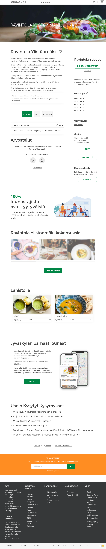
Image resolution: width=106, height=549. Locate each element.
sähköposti (78, 125)
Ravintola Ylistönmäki (63, 446)
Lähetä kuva (37, 168)
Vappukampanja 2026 (53, 501)
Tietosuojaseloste (54, 470)
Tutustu (31, 381)
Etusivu (37, 446)
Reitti (87, 149)
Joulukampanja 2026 (52, 496)
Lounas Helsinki (30, 495)
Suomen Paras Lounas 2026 (92, 496)
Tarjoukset (31, 526)
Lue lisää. (40, 96)
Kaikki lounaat (92, 515)
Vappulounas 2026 (32, 522)
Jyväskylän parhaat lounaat (33, 351)
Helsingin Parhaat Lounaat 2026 (92, 502)
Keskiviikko (47, 114)
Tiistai (37, 114)
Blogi (89, 492)
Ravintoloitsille (87, 71)
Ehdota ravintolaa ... (12, 538)
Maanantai (27, 114)
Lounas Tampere (30, 500)
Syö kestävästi (92, 518)
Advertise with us (72, 496)
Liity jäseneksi (52, 492)
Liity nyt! (89, 174)
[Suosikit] (94, 2)
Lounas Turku (32, 505)
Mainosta (70, 492)
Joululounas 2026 (31, 517)
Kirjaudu (87, 179)
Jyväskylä (87, 157)
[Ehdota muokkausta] (57, 125)
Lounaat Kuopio (30, 508)
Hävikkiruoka (32, 513)
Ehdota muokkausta (87, 66)
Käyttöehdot (56, 546)
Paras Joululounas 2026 (91, 509)
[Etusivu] (18, 2)
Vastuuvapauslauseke (85, 546)
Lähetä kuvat (53, 271)
